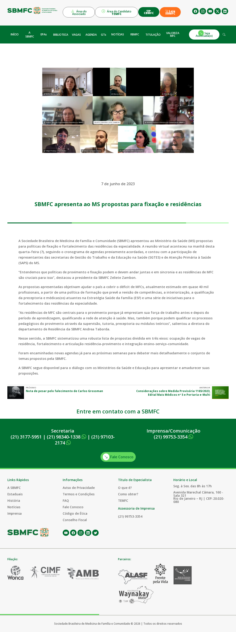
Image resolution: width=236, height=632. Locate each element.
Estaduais (15, 494)
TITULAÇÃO (153, 35)
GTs (103, 35)
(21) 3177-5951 (26, 437)
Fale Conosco (121, 456)
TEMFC (123, 500)
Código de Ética (75, 513)
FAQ (66, 500)
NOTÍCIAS (117, 34)
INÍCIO (15, 34)
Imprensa (14, 513)
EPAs (44, 34)
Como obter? (128, 494)
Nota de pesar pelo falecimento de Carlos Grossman (64, 391)
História (13, 500)
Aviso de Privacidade (79, 487)
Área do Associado (79, 12)
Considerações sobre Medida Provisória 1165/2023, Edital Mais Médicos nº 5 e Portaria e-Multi (173, 393)
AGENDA (91, 35)
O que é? (125, 487)
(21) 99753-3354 (171, 437)
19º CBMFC (149, 12)
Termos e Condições (78, 494)
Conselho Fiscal (75, 520)
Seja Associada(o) (204, 34)
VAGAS (76, 35)
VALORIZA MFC (172, 34)
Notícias (13, 507)
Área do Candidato (118, 12)
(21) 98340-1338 (64, 437)
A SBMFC (29, 34)
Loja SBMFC (170, 12)
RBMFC (134, 34)
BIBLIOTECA (60, 35)
